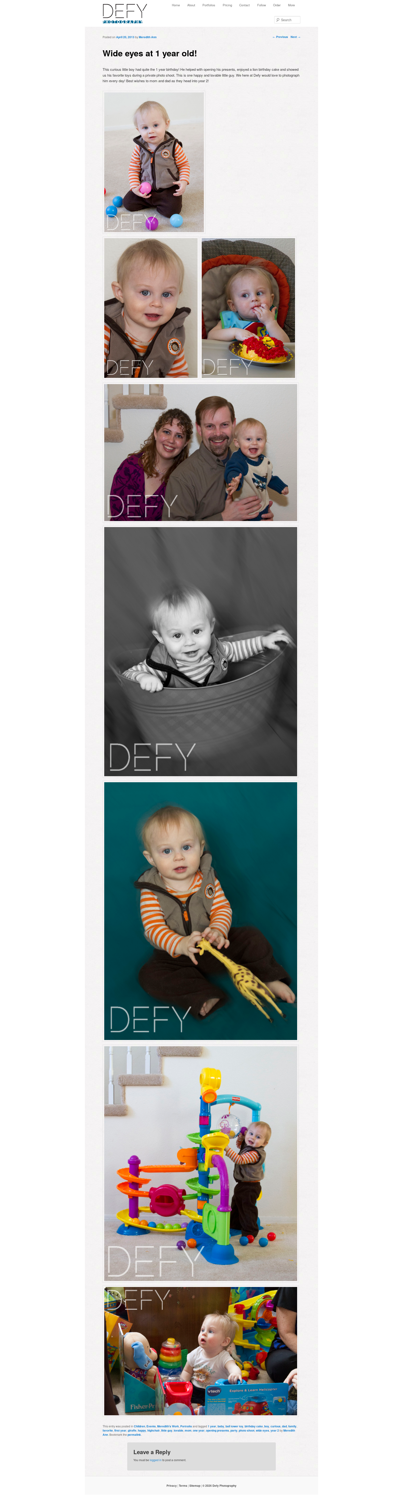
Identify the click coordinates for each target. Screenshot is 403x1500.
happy (142, 1430)
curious (276, 1426)
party (233, 1430)
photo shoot (246, 1430)
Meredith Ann (147, 37)
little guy (166, 1430)
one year (199, 1430)
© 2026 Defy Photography (219, 1485)
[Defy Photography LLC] (129, 11)
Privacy (172, 1485)
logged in (156, 1460)
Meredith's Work (168, 1426)
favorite (108, 1430)
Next (295, 37)
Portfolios (208, 5)
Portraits (186, 1426)
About (191, 5)
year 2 (275, 1430)
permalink (134, 1434)
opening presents (217, 1430)
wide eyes (262, 1430)
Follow (261, 5)
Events (151, 1426)
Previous (280, 37)
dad (284, 1426)
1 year (212, 1426)
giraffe (132, 1430)
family (292, 1426)
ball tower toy (234, 1426)
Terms (183, 1485)
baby (221, 1426)
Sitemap (194, 1485)
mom (188, 1430)
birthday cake (254, 1426)
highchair (153, 1430)
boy (266, 1426)
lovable (178, 1430)
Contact (244, 5)
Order (277, 5)
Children (139, 1426)
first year (120, 1430)
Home (176, 5)
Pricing (227, 5)
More (291, 5)
